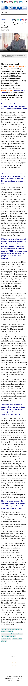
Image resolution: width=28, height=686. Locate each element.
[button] (5, 12)
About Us (9, 676)
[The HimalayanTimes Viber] (17, 1)
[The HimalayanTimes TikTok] (12, 1)
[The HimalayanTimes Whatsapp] (15, 1)
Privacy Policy (17, 676)
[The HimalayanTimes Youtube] (7, 1)
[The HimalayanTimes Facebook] (2, 1)
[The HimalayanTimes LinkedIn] (20, 1)
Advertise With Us (10, 678)
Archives (20, 678)
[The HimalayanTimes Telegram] (22, 1)
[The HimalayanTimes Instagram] (10, 1)
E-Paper (18, 680)
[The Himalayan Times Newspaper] (14, 8)
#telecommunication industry (12, 634)
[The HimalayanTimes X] (5, 1)
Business (3, 19)
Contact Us (11, 680)
